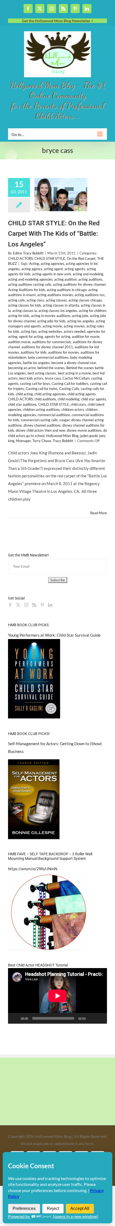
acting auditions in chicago (67, 290)
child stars (78, 404)
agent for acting (31, 336)
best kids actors (31, 378)
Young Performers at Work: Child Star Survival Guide (54, 635)
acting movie (52, 326)
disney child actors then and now (40, 430)
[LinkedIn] (50, 605)
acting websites (50, 331)
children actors (73, 409)
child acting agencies (50, 394)
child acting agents (81, 394)
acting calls (16, 300)
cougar (64, 420)
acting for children (92, 310)
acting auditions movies (55, 295)
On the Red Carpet (81, 258)
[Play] (15, 1018)
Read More (98, 513)
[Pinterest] (42, 605)
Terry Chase (41, 441)
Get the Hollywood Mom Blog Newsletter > (57, 20)
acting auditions (90, 279)
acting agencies (52, 263)
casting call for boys (35, 383)
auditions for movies (63, 352)
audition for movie (85, 336)
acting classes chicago (85, 300)
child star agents (93, 399)
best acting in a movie (74, 373)
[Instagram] (26, 605)
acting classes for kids (24, 305)
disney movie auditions (84, 430)
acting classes (56, 300)
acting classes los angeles (58, 310)
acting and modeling (88, 274)
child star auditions (22, 404)
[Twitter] (18, 605)
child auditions (45, 399)
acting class (35, 300)
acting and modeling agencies (30, 279)
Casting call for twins (41, 388)
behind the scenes (51, 368)
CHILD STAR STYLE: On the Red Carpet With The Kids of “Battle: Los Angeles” (54, 233)
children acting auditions (41, 409)
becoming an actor (22, 368)
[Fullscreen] (100, 1018)
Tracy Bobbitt (63, 441)
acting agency (31, 269)
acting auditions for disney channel (79, 284)
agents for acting (57, 336)
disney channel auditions (42, 425)
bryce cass (53, 378)
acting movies (74, 326)
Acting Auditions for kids (26, 290)
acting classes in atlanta (61, 305)
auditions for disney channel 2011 (47, 347)
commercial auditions (54, 415)
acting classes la (24, 310)
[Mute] (91, 1018)
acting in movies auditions (50, 316)
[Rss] (34, 605)
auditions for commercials (51, 342)
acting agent (53, 269)
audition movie (19, 342)
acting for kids (18, 316)
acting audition (65, 279)
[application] (57, 996)
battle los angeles (36, 363)
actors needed (74, 331)
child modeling (68, 399)
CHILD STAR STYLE (49, 258)
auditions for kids (34, 352)
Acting (34, 263)
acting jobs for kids (51, 321)
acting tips (29, 331)
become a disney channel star (73, 363)
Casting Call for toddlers (70, 383)
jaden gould (89, 436)
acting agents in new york (51, 274)
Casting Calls (69, 388)
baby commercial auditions (48, 357)
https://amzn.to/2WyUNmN (32, 868)
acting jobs (80, 316)
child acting (24, 394)
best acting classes (42, 373)
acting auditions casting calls (29, 284)
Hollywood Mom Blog (62, 436)
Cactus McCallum (76, 378)
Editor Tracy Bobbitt (28, 253)
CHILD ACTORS (20, 258)
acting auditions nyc (90, 295)
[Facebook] (10, 605)
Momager (23, 441)
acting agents (74, 269)
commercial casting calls (39, 420)
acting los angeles (80, 321)
